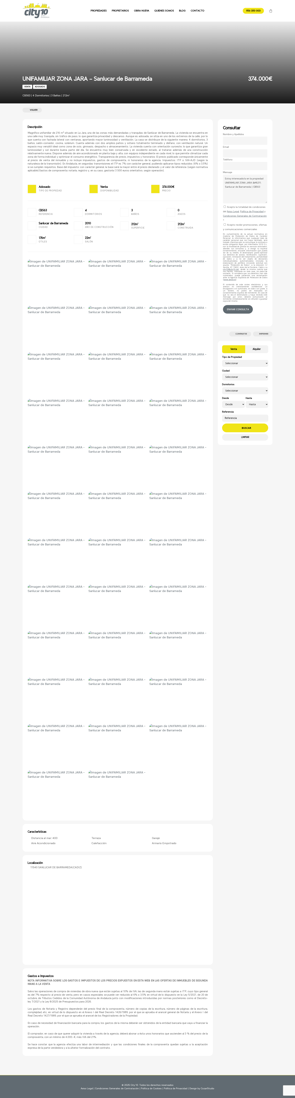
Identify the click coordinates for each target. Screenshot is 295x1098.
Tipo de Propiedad (232, 357)
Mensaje (227, 172)
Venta (233, 349)
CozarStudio (207, 1088)
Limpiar (245, 437)
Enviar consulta (238, 309)
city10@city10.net (231, 269)
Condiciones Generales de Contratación (245, 216)
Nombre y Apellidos (233, 134)
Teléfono (228, 160)
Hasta (249, 398)
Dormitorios (228, 384)
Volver (33, 110)
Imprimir (263, 334)
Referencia (228, 412)
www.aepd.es (230, 280)
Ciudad (226, 371)
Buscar (246, 428)
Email (226, 147)
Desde (225, 398)
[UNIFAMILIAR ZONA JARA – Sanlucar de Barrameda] (57, 281)
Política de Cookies (151, 1088)
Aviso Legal (233, 211)
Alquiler (257, 349)
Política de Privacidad (252, 211)
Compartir (241, 334)
